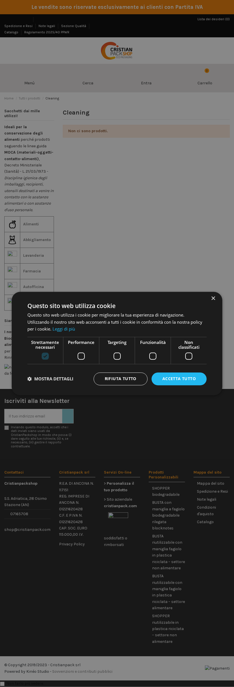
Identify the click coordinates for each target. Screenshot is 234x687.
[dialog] (117, 343)
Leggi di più (64, 329)
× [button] (213, 298)
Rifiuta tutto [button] (120, 378)
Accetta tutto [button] (179, 378)
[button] (50, 379)
